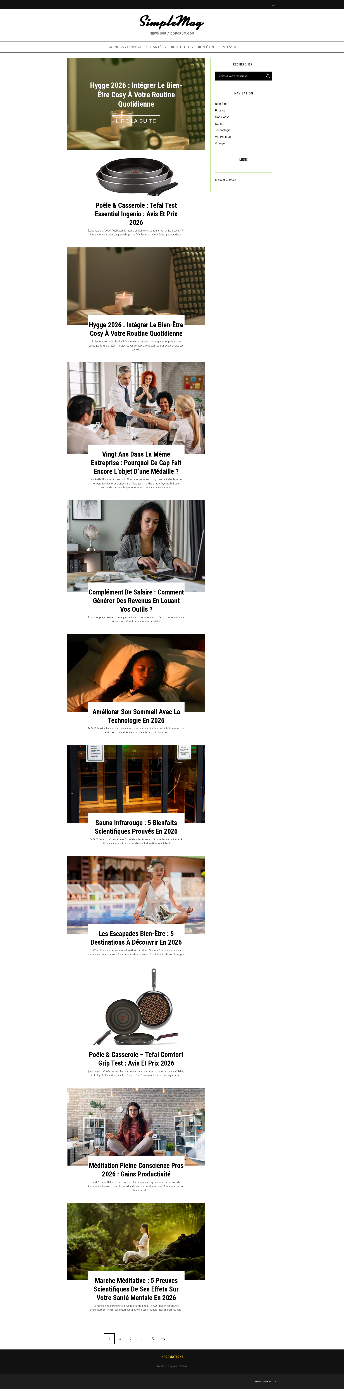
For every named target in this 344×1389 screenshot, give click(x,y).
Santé (219, 123)
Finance (220, 110)
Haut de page (263, 1381)
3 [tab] (193, 101)
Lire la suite (136, 126)
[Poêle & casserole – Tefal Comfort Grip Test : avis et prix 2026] (136, 1011)
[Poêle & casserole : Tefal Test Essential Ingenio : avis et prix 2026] (136, 180)
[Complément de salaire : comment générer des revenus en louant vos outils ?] (136, 546)
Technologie (223, 130)
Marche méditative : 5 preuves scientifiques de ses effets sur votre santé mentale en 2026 (136, 1289)
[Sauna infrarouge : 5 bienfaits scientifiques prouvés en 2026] (136, 784)
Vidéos (183, 1366)
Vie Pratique (223, 136)
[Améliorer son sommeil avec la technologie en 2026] (136, 673)
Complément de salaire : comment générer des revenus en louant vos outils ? (136, 600)
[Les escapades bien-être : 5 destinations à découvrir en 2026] (136, 895)
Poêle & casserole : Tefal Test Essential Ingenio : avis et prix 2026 (136, 213)
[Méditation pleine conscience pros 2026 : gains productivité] (136, 1127)
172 (152, 1338)
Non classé (222, 117)
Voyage (220, 143)
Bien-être (221, 103)
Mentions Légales (167, 1366)
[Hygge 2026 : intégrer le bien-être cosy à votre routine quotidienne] (136, 286)
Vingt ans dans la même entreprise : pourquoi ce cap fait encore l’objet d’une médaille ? (136, 462)
